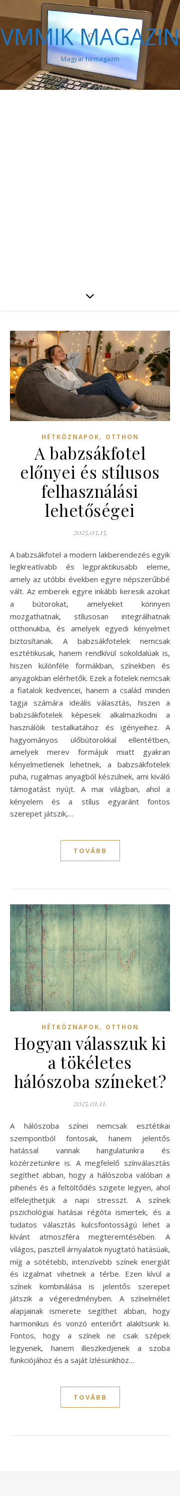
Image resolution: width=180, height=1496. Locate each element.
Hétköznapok (71, 437)
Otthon (122, 437)
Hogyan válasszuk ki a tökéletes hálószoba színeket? (90, 1062)
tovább (90, 850)
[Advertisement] (90, 185)
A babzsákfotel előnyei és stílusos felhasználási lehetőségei (90, 481)
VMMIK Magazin (90, 36)
